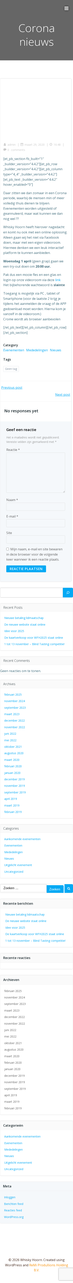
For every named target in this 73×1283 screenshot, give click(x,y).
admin (12, 144)
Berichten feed (13, 1204)
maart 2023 (11, 714)
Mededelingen (37, 350)
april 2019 (10, 799)
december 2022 (14, 720)
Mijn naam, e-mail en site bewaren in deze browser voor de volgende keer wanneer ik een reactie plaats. (34, 554)
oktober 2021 (13, 747)
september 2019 (15, 792)
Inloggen (9, 1197)
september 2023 (15, 708)
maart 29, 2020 (35, 144)
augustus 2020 (14, 753)
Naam (12, 500)
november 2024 (14, 701)
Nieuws (55, 350)
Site (9, 533)
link (58, 280)
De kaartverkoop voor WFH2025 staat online (33, 637)
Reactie (13, 450)
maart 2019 (11, 805)
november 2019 (14, 786)
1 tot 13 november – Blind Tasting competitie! (34, 644)
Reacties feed (13, 1210)
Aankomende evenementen (22, 839)
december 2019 (14, 779)
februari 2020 (13, 766)
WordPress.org (14, 1217)
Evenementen (13, 350)
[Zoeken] (68, 592)
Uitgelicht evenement (18, 865)
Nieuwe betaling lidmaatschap (24, 618)
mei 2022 (10, 740)
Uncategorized (13, 872)
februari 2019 (13, 812)
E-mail (12, 516)
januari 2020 (12, 773)
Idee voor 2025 (14, 631)
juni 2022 (10, 733)
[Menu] (66, 8)
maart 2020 (11, 760)
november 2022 (14, 727)
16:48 (57, 144)
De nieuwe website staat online (24, 624)
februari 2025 (13, 694)
